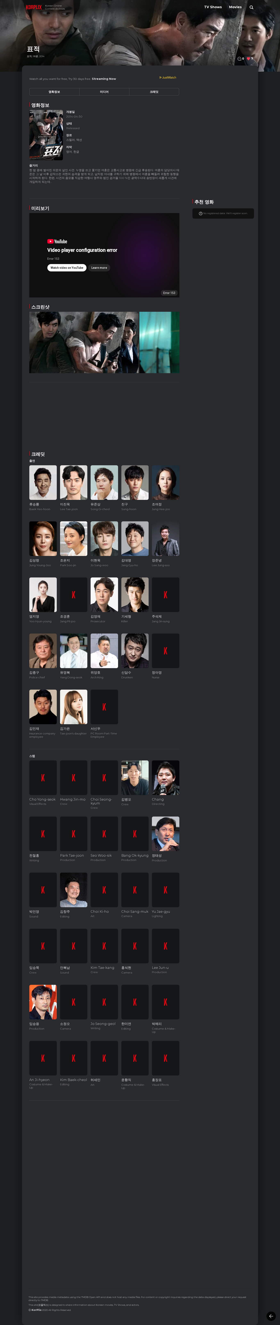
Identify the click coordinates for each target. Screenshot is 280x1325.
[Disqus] (104, 1222)
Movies (235, 7)
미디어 (104, 92)
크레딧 (154, 92)
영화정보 (54, 92)
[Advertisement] (104, 416)
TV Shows (213, 7)
